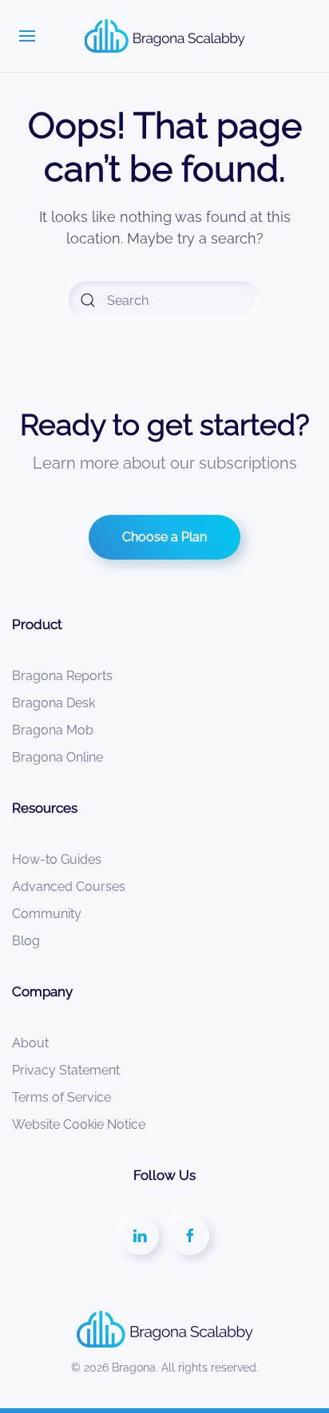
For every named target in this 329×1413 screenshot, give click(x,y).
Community (46, 913)
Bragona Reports (62, 675)
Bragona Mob (52, 730)
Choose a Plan (164, 536)
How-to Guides (56, 859)
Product (37, 624)
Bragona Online (57, 757)
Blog (26, 940)
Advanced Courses (68, 886)
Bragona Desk (53, 702)
